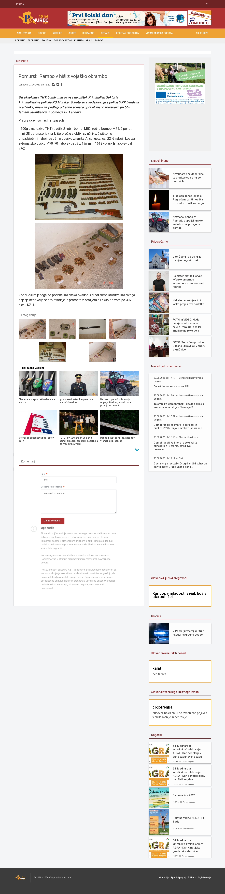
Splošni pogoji (178, 877)
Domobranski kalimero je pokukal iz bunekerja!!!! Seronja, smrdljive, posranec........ (175, 446)
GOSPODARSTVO (63, 40)
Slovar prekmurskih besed (168, 653)
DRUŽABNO (88, 33)
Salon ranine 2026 (184, 795)
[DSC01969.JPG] (64, 330)
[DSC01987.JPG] (104, 353)
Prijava (20, 4)
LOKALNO (20, 40)
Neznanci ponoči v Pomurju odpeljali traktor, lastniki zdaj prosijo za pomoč (188, 222)
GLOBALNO (34, 40)
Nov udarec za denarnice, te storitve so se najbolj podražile (188, 177)
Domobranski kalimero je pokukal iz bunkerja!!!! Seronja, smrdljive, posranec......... (181, 426)
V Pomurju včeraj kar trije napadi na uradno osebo (188, 632)
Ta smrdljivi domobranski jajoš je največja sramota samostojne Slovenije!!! (179, 405)
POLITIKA (47, 40)
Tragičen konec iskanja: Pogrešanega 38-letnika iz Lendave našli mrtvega (188, 199)
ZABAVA (99, 40)
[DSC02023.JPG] (124, 330)
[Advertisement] (180, 524)
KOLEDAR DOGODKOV (127, 33)
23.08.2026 (202, 33)
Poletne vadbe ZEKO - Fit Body (188, 819)
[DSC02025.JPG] (34, 330)
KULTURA (79, 40)
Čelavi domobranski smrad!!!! (171, 386)
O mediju (164, 877)
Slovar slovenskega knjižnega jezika (175, 692)
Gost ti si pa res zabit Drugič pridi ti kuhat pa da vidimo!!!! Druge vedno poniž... (180, 465)
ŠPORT (72, 33)
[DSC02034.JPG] (94, 330)
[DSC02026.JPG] (54, 353)
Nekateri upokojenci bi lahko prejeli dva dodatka (188, 302)
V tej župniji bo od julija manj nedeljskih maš (187, 258)
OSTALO (105, 33)
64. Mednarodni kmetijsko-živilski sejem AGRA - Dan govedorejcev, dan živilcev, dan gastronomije (189, 774)
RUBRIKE (57, 33)
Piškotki (192, 877)
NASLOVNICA (24, 33)
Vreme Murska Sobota (159, 33)
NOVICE (42, 33)
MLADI (89, 40)
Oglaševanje (204, 877)
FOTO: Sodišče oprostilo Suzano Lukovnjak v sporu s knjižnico (189, 346)
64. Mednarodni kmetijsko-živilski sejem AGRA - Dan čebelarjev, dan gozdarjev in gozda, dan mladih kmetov (188, 751)
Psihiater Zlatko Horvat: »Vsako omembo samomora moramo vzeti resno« (188, 281)
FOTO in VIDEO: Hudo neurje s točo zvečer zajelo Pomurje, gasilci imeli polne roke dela (187, 325)
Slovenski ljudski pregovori (168, 578)
